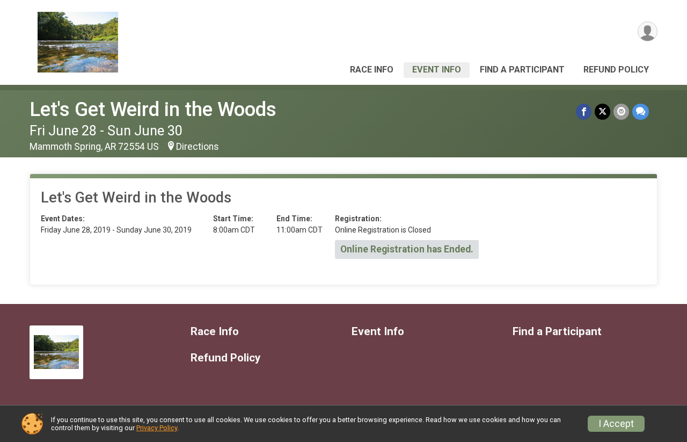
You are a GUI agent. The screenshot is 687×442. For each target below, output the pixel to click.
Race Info (371, 69)
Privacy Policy (156, 428)
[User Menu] (647, 31)
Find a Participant (522, 69)
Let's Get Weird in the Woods (153, 109)
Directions (197, 146)
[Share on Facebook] (583, 111)
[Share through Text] (640, 111)
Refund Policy (616, 69)
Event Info (436, 69)
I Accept (616, 423)
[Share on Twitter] (602, 111)
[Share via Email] (621, 111)
